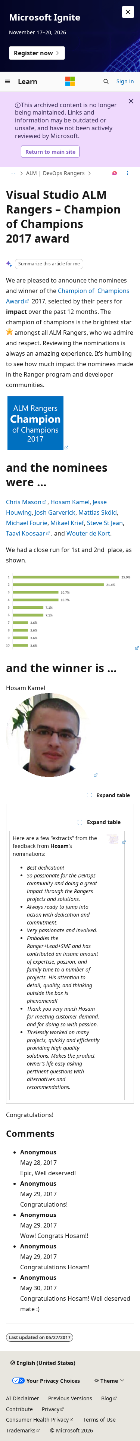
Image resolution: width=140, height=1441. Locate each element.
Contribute (19, 1409)
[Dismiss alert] (128, 12)
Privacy (50, 1409)
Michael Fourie (26, 523)
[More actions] (127, 174)
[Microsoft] (70, 81)
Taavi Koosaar (25, 533)
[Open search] (106, 81)
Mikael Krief (67, 523)
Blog (106, 1398)
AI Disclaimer (22, 1398)
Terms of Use (99, 1419)
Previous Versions (70, 1398)
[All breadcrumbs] (12, 174)
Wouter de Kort (88, 533)
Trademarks (20, 1430)
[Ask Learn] (115, 174)
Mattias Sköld (97, 512)
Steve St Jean (105, 523)
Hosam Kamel (70, 502)
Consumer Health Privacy (37, 1419)
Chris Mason (23, 502)
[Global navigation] (7, 81)
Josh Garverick (55, 512)
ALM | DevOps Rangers (55, 173)
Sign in (125, 81)
